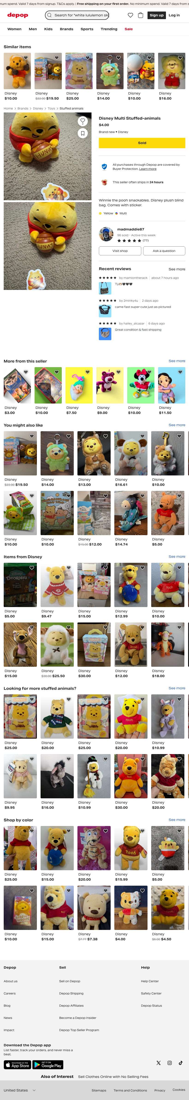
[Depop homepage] (17, 15)
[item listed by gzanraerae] (57, 453)
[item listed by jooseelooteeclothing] (167, 848)
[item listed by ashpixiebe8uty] (57, 644)
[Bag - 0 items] (141, 15)
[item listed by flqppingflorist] (131, 513)
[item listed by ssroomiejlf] (94, 716)
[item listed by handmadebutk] (167, 453)
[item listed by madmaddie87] (17, 385)
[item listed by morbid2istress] (167, 644)
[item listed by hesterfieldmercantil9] (57, 585)
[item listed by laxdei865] (167, 908)
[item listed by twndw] (57, 513)
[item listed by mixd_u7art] (20, 585)
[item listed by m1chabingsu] (94, 513)
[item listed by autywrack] (94, 585)
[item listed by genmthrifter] (57, 848)
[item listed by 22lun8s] (94, 848)
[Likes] (130, 15)
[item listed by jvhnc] (20, 908)
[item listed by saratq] (57, 908)
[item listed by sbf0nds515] (167, 776)
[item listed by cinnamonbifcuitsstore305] (57, 716)
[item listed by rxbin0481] (131, 644)
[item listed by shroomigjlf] (20, 716)
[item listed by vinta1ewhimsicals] (20, 644)
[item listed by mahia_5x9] (167, 716)
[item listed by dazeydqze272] (131, 848)
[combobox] (77, 15)
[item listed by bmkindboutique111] (94, 908)
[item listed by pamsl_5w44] (20, 776)
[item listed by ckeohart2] (20, 513)
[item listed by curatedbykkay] (131, 716)
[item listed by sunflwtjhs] (20, 453)
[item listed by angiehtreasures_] (131, 453)
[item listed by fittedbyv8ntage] (20, 848)
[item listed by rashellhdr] (167, 585)
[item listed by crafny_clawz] (167, 513)
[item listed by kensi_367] (131, 908)
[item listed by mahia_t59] (131, 585)
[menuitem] (14, 29)
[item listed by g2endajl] (94, 644)
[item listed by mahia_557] (94, 776)
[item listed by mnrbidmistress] (57, 776)
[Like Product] (26, 58)
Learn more (148, 169)
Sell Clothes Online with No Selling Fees (113, 1077)
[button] (151, 241)
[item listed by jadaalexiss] (94, 453)
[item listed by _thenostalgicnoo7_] (131, 776)
